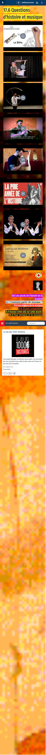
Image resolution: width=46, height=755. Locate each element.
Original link (9, 367)
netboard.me (28, 2)
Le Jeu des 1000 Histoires (14, 332)
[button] (36, 2)
